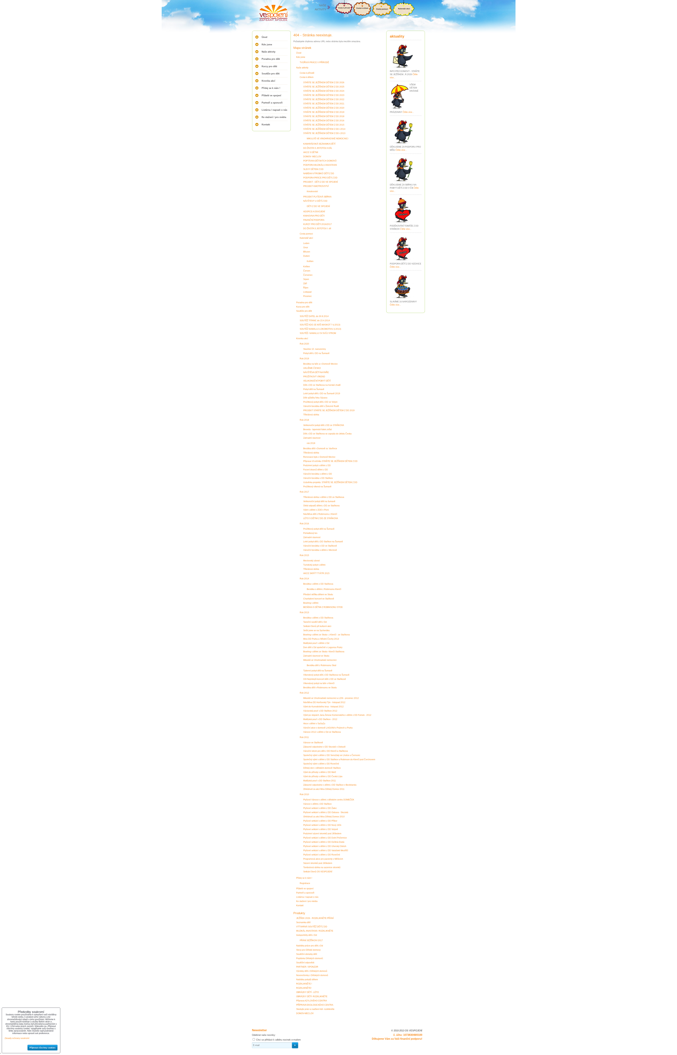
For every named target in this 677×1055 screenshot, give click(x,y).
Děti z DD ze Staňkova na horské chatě (322, 385)
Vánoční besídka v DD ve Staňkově (320, 546)
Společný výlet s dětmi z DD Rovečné (321, 764)
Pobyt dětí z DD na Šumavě (316, 353)
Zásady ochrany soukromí (17, 1038)
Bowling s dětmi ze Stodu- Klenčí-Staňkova (323, 651)
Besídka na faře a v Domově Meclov (320, 364)
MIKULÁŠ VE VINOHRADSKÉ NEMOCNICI (327, 138)
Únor (305, 247)
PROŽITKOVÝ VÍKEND (314, 376)
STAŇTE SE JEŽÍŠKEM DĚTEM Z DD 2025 (323, 87)
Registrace (305, 883)
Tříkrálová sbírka (311, 414)
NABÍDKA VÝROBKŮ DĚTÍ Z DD (318, 173)
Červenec (308, 275)
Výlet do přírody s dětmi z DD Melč (319, 772)
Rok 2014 (304, 578)
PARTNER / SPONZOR (307, 967)
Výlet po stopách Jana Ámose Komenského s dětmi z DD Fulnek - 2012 (337, 715)
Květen (310, 261)
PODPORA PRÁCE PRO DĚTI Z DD (320, 177)
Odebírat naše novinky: (264, 1035)
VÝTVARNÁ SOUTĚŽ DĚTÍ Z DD (311, 926)
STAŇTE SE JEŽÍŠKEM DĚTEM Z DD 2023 (323, 95)
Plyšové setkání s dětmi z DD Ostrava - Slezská (325, 812)
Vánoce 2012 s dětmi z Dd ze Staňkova (322, 732)
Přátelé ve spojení (271, 95)
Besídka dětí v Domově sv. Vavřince (320, 448)
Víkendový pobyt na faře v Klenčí (318, 683)
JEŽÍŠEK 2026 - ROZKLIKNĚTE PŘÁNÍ (315, 918)
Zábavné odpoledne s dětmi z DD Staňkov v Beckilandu (329, 785)
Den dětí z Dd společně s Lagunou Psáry (322, 647)
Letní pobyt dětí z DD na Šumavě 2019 (321, 393)
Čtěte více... (408, 112)
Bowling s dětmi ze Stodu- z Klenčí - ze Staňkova (326, 634)
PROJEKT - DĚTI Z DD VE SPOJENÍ (320, 182)
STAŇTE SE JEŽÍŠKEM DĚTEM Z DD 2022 (323, 99)
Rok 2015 (304, 555)
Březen (306, 252)
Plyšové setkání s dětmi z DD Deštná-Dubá (323, 842)
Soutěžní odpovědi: (305, 962)
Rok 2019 (304, 358)
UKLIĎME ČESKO (312, 368)
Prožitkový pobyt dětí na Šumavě (318, 529)
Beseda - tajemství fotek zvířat (317, 429)
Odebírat (295, 1045)
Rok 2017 (304, 492)
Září (305, 283)
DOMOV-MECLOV (305, 1013)
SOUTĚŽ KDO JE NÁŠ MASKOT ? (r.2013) (320, 325)
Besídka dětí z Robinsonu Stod (321, 665)
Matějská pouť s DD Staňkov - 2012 (320, 719)
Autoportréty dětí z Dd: (306, 935)
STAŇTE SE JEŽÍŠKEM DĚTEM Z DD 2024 (323, 91)
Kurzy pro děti (269, 66)
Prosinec (307, 296)
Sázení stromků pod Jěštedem (317, 863)
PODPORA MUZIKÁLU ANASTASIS (320, 165)
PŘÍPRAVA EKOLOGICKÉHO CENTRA (314, 1005)
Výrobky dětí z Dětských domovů (311, 971)
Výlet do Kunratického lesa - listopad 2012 (323, 706)
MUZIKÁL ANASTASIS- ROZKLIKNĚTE (314, 931)
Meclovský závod (311, 560)
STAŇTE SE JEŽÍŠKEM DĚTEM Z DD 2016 (323, 120)
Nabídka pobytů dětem (307, 979)
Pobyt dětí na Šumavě (313, 389)
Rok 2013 (304, 612)
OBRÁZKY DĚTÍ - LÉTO (307, 992)
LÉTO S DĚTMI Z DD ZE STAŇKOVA (320, 518)
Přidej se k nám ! (271, 88)
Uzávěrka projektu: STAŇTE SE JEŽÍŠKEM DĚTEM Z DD (330, 482)
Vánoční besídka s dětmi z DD (317, 474)
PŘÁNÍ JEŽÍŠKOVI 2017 (311, 940)
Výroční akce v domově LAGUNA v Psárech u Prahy (328, 728)
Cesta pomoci (306, 234)
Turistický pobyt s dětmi (314, 565)
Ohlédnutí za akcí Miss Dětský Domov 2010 (324, 816)
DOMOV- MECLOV (312, 156)
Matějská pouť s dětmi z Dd (316, 643)
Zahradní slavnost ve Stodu (316, 656)
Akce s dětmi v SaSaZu (314, 723)
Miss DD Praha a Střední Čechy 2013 (321, 639)
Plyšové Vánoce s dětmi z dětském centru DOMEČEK (328, 799)
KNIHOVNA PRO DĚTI (314, 216)
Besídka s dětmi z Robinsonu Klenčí (324, 589)
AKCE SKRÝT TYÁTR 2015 (316, 573)
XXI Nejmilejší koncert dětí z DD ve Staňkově (324, 679)
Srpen (306, 279)
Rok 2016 (304, 523)
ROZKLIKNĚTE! (303, 988)
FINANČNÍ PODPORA (313, 220)
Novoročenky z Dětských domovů (312, 975)
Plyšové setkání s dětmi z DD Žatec (320, 808)
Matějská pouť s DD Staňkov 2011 (319, 780)
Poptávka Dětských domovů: (309, 958)
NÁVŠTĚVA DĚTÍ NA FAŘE (316, 372)
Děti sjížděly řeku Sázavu (315, 398)
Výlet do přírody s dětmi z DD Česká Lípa (322, 776)
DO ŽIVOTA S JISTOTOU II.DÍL (317, 148)
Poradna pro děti (271, 59)
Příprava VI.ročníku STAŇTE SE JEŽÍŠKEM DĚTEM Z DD (330, 461)
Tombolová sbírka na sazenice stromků (321, 867)
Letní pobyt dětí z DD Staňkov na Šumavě (323, 541)
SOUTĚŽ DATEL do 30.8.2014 (314, 316)
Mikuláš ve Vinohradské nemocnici (320, 660)
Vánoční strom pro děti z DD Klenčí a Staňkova (325, 751)
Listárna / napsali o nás (274, 110)
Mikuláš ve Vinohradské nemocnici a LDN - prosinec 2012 (331, 698)
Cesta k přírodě (307, 73)
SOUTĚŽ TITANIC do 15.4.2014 (315, 320)
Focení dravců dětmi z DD (315, 469)
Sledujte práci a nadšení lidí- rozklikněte (315, 1009)
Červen (306, 271)
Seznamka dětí (303, 922)
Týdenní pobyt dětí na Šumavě (317, 670)
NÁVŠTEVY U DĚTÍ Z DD (315, 201)
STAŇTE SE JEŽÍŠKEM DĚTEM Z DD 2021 (323, 103)
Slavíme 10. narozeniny (314, 349)
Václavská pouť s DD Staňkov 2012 (320, 711)
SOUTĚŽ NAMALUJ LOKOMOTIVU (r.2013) (320, 329)
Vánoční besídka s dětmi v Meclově (320, 550)
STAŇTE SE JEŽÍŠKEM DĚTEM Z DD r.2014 (324, 129)
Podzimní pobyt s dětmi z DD (317, 465)
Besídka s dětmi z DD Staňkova (318, 584)
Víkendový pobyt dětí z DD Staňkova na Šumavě (326, 675)
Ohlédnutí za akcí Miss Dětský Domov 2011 (323, 789)
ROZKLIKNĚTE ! (304, 984)
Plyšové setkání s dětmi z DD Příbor (320, 821)
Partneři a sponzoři (272, 102)
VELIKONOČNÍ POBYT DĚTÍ (317, 381)
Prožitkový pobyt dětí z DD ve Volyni (320, 402)
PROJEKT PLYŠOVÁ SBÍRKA (317, 197)
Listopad (307, 292)
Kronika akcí (268, 81)
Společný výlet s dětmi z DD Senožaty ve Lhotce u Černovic (331, 755)
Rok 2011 (304, 737)
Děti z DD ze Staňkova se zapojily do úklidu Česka (327, 433)
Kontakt (266, 124)
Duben (306, 256)
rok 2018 (311, 443)
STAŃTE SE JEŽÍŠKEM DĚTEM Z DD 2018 (323, 116)
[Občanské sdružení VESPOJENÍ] (266, 13)
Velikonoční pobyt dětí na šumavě (319, 501)
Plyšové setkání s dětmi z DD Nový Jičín (322, 825)
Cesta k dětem (306, 77)
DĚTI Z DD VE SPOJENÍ (318, 206)
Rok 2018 (304, 420)
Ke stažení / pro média (274, 117)
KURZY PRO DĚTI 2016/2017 (317, 224)
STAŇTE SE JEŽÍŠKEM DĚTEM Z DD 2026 (323, 82)
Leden (306, 243)
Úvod (264, 37)
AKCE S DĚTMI (310, 152)
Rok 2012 (304, 693)
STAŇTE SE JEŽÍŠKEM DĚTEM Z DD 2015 (323, 125)
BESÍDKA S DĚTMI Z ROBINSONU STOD (323, 607)
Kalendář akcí (306, 238)
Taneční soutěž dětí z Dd (315, 622)
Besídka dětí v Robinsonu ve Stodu (320, 687)
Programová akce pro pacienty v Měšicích (323, 859)
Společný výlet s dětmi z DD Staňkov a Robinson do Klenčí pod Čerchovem (339, 759)
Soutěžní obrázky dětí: (306, 954)
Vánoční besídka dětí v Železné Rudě (321, 406)
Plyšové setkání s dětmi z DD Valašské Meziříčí (325, 850)
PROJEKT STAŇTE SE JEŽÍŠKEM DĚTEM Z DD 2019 (329, 410)
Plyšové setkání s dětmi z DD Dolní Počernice (325, 838)
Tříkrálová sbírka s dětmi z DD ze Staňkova (323, 497)
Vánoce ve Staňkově (313, 742)
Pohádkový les (310, 533)
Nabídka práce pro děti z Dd (309, 945)
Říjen (305, 287)
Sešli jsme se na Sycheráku (316, 630)
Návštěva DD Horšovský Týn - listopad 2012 (324, 702)
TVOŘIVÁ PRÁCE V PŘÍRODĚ (314, 62)
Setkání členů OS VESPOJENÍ (317, 871)
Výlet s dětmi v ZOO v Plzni (316, 510)
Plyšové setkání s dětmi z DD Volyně (320, 829)
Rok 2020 (304, 344)
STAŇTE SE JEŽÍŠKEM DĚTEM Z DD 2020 (323, 108)
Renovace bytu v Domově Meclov (319, 457)
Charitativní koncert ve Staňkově (318, 598)
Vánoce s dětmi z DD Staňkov (317, 804)
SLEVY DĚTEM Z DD (313, 169)
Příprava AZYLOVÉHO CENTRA (311, 1000)
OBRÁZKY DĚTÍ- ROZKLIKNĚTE (311, 996)
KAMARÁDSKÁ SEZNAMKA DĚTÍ (319, 144)
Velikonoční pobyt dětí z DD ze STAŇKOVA (323, 425)
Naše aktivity (268, 51)
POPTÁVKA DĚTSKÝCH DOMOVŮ (320, 161)
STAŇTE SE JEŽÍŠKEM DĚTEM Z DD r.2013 (324, 133)
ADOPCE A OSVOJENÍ (314, 211)
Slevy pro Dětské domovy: (308, 950)
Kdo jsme (267, 44)
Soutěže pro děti (271, 73)
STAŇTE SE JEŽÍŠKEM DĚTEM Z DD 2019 (323, 112)
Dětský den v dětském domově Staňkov (322, 768)
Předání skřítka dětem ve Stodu (318, 594)
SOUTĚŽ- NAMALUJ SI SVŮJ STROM (318, 333)
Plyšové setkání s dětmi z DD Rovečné (321, 854)
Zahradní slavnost (311, 438)
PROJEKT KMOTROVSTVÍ (316, 186)
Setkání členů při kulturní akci (317, 626)
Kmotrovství (312, 191)
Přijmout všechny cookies (42, 1048)
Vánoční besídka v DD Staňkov (318, 478)
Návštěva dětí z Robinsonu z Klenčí (320, 514)
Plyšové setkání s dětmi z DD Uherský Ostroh (324, 846)
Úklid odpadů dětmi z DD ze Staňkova (321, 505)
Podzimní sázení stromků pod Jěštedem (322, 833)
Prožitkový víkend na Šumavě (317, 486)
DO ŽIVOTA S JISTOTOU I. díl (317, 228)
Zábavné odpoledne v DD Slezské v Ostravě (324, 747)
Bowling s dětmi (310, 603)
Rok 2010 (304, 794)
